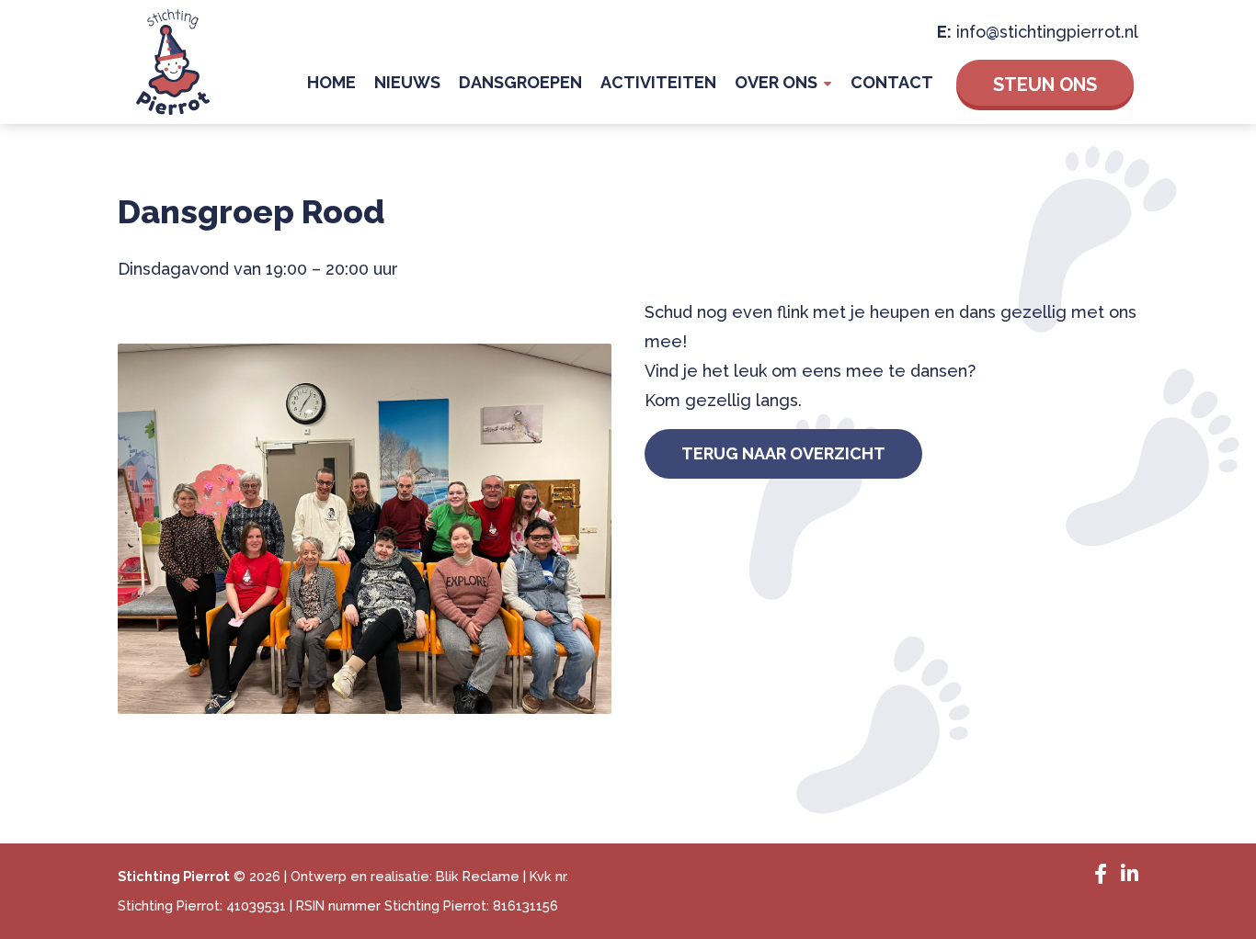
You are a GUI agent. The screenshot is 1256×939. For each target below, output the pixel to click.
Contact (892, 82)
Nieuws (407, 82)
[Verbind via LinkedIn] (1125, 875)
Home (331, 82)
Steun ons (1045, 85)
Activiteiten (658, 82)
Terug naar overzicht (783, 453)
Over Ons (776, 82)
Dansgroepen (520, 82)
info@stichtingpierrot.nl (1047, 31)
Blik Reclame (478, 876)
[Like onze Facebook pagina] (1098, 875)
